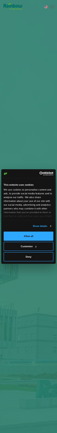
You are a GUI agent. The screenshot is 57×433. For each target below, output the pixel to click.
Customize (27, 246)
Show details (40, 226)
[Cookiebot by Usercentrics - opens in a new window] (40, 174)
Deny (28, 256)
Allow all (28, 236)
